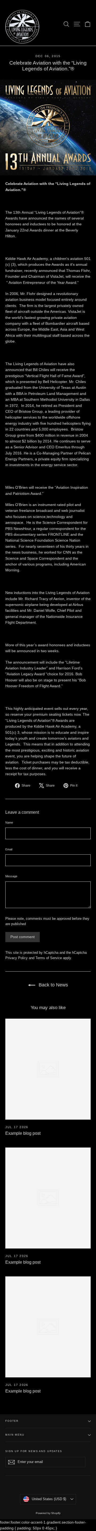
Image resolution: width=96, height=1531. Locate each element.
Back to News (52, 985)
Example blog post (23, 1133)
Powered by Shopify (48, 1513)
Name (9, 822)
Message (11, 876)
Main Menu (15, 1434)
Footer (12, 1421)
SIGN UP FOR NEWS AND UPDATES (33, 1451)
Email (8, 849)
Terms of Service (48, 958)
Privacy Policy (16, 958)
